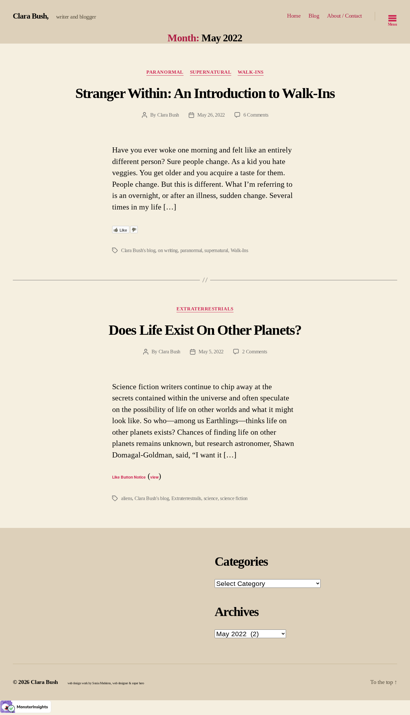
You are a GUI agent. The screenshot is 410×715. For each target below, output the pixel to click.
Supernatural (211, 72)
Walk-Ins (250, 72)
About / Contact (344, 15)
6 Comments (255, 115)
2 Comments (254, 351)
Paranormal (165, 72)
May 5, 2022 (211, 351)
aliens (126, 498)
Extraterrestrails (186, 498)
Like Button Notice (129, 477)
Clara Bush (30, 16)
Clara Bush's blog (138, 250)
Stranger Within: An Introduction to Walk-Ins (205, 93)
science (211, 498)
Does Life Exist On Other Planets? (205, 330)
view (154, 477)
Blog (313, 15)
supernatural (216, 250)
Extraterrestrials (204, 308)
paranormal (191, 250)
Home (293, 15)
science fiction (234, 498)
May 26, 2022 (211, 115)
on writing (168, 250)
